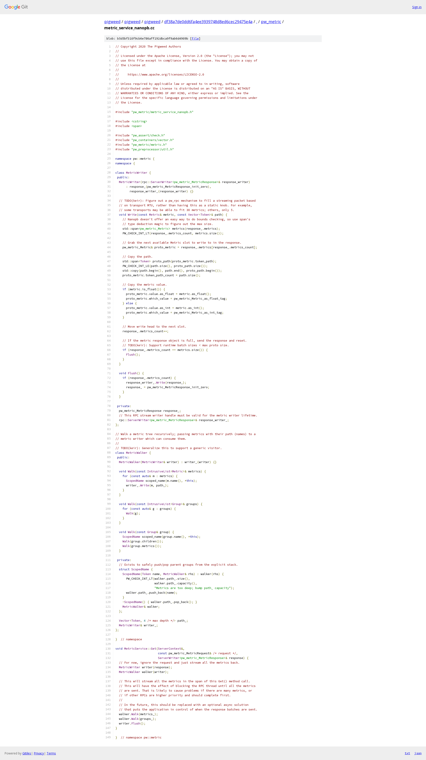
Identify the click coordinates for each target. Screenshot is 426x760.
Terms (51, 753)
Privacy (39, 753)
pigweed (112, 21)
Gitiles (26, 753)
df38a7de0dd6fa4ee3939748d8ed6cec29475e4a (208, 21)
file (195, 38)
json (418, 753)
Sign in (417, 7)
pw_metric (271, 21)
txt (407, 753)
